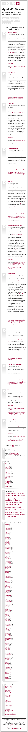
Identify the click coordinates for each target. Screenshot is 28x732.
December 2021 (8, 562)
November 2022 (8, 548)
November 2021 (8, 563)
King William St (18, 216)
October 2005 (8, 671)
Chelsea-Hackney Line (12, 215)
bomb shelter (22, 213)
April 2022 (7, 557)
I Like (6, 704)
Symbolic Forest (13, 9)
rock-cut (9, 358)
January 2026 (7, 528)
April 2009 (7, 619)
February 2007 (8, 650)
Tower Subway (17, 203)
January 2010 (7, 611)
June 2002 (7, 676)
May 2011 (7, 599)
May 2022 (7, 556)
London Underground (12, 217)
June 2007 (7, 645)
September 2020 (8, 581)
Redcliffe (9, 98)
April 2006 (7, 663)
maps (9, 322)
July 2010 (7, 605)
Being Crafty (7, 466)
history (16, 437)
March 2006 (7, 664)
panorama (16, 382)
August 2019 (7, 585)
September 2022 (8, 551)
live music (20, 502)
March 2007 (7, 649)
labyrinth (12, 264)
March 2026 (7, 525)
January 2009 (7, 623)
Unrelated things (13, 420)
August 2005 (7, 673)
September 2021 (8, 566)
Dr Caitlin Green (8, 694)
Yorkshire (9, 176)
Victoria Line (18, 324)
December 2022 (8, 547)
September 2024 (8, 530)
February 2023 (8, 544)
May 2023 (7, 541)
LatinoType (6, 727)
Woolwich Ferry (11, 384)
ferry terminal (10, 381)
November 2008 (8, 625)
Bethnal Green (16, 213)
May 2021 (7, 571)
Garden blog (8, 21)
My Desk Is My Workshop (14, 454)
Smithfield (23, 412)
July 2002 (7, 674)
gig (24, 498)
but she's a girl (8, 692)
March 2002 (7, 680)
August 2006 (7, 658)
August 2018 (7, 586)
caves (19, 96)
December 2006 (8, 653)
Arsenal (15, 66)
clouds (20, 379)
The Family (7, 480)
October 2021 (7, 565)
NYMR (15, 173)
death (20, 436)
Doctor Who (13, 263)
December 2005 (8, 668)
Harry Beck (22, 294)
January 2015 (7, 591)
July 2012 (7, 592)
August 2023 (7, 539)
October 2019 (7, 584)
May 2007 (7, 647)
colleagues (7, 498)
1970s (15, 436)
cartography (19, 319)
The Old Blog (7, 481)
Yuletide (14, 516)
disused (23, 66)
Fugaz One (23, 725)
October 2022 (7, 549)
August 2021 (7, 567)
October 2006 (8, 656)
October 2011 (7, 596)
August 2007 (7, 643)
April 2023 (7, 542)
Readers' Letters (13, 148)
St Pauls (9, 413)
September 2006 (8, 657)
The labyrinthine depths (15, 225)
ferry (23, 379)
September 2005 (8, 672)
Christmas (23, 495)
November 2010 (8, 601)
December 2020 (8, 577)
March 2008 (7, 634)
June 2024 (7, 534)
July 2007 (7, 644)
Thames (12, 383)
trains (17, 174)
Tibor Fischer (14, 141)
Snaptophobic (8, 709)
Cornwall (20, 357)
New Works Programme (20, 217)
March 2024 (7, 538)
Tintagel (17, 358)
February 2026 (8, 527)
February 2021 (8, 575)
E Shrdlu (15, 169)
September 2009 (8, 613)
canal (15, 408)
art (14, 96)
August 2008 (7, 628)
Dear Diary (14, 112)
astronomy (13, 493)
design (23, 319)
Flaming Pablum (8, 699)
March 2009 (7, 620)
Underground (12, 329)
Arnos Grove (16, 379)
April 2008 (7, 633)
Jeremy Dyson (15, 250)
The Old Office (8, 482)
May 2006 (7, 662)
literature (16, 264)
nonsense (15, 172)
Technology (7, 478)
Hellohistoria (7, 702)
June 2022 (7, 554)
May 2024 (7, 536)
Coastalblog (7, 696)
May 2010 (7, 608)
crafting (12, 498)
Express (10, 181)
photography (20, 97)
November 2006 (8, 654)
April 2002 (7, 678)
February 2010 (8, 610)
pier (24, 382)
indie (19, 500)
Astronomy (7, 464)
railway (14, 67)
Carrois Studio (14, 728)
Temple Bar (13, 414)
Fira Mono (23, 727)
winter (23, 514)
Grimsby (6, 500)
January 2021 (7, 576)
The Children (15, 512)
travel (10, 514)
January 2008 (7, 637)
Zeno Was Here (19, 440)
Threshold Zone (14, 98)
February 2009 (8, 621)
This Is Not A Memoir (9, 483)
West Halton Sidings (9, 713)
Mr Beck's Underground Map (15, 322)
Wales (14, 514)
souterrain (9, 141)
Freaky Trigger (8, 701)
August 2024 (7, 532)
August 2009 (7, 614)
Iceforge (23, 719)
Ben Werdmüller (8, 690)
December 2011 (8, 594)
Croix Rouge (19, 66)
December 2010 (8, 600)
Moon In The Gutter (9, 706)
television (8, 512)
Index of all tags (13, 518)
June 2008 (7, 630)
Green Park (10, 320)
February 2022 (8, 560)
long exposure (14, 97)
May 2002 (7, 677)
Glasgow (23, 436)
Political (6, 477)
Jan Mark (19, 437)
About (18, 21)
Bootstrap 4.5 (11, 724)
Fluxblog (6, 700)
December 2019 (8, 582)
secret (9, 174)
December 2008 (8, 624)
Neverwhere (15, 266)
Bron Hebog (7, 691)
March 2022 (7, 558)
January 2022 (7, 561)
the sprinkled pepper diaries (10, 714)
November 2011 (8, 595)
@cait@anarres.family (14, 453)
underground (18, 67)
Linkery (13, 426)
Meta (24, 112)
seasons (22, 509)
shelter (14, 219)
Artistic (13, 79)
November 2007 (8, 639)
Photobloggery (19, 156)
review (18, 509)
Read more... (10, 63)
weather (19, 514)
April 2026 (7, 524)
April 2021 (7, 572)
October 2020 (7, 580)
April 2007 (7, 648)
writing (17, 143)
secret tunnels (13, 174)
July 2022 (7, 553)
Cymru (16, 498)
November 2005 (8, 669)
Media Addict (7, 473)
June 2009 (7, 616)
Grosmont (15, 171)
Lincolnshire (8, 502)
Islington (18, 409)
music (12, 504)
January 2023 (7, 546)
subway (9, 440)
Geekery (13, 40)
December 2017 (8, 587)
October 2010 (7, 603)
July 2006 (7, 659)
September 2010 (8, 604)
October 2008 (8, 626)
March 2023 (7, 543)
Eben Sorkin (9, 725)
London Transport (11, 321)
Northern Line (19, 411)
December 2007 (8, 638)
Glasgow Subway (11, 437)
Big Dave (21, 493)
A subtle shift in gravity (15, 364)
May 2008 (7, 632)
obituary (9, 439)
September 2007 (8, 642)
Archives (7, 23)
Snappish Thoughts (8, 708)
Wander (10, 390)
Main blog (14, 18)
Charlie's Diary (8, 695)
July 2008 (7, 629)
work (6, 516)
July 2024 (7, 533)
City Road (22, 408)
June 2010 (7, 606)
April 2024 (7, 537)
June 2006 (7, 661)
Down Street (18, 263)
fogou (20, 140)
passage (23, 140)
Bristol (16, 96)
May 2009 (7, 618)
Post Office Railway (11, 267)
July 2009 (7, 615)
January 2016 (7, 590)
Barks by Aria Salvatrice (9, 687)
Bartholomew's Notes (9, 689)
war (20, 220)
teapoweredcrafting (9, 710)
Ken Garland (19, 320)
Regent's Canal (17, 412)
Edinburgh (22, 498)
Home (6, 18)
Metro (9, 67)
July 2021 (7, 568)
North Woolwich (11, 382)
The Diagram (11, 273)
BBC (18, 493)
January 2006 (7, 667)
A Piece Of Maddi (8, 686)
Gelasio (4, 725)
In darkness (11, 72)
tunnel (14, 143)
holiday (16, 500)
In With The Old (19, 40)
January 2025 (7, 529)
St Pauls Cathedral (14, 413)
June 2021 (7, 570)
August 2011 (7, 597)
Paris (11, 67)
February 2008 (8, 635)
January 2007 (7, 652)
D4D (6, 697)
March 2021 (7, 573)
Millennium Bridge (11, 412)
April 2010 (7, 609)
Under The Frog (20, 141)
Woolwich (21, 383)
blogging (8, 496)
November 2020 (8, 578)
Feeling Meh (7, 468)
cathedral (18, 408)
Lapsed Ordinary (8, 705)
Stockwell (18, 219)
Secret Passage (12, 32)
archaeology (16, 140)
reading (21, 439)
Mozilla (19, 728)
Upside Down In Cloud (9, 711)
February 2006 (8, 666)
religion (15, 509)
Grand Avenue (13, 409)
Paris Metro (23, 266)
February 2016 (8, 589)
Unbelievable (7, 486)
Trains (23, 40)
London (18, 171)
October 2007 (7, 640)
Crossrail (12, 216)
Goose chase (11, 103)
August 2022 (7, 552)
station (20, 413)
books (15, 319)
